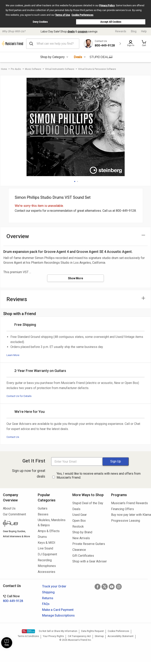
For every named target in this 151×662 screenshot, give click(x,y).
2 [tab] (77, 181)
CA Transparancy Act (79, 636)
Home (4, 68)
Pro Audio (16, 68)
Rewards (120, 31)
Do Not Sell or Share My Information (58, 631)
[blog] (17, 524)
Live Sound (45, 548)
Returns (47, 598)
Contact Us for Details (18, 396)
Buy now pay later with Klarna (129, 515)
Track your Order (54, 586)
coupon (82, 31)
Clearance (79, 550)
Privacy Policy (107, 5)
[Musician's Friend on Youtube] (111, 586)
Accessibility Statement (121, 636)
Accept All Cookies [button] (110, 21)
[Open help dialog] (6, 642)
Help (144, 31)
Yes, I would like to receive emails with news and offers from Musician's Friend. (99, 476)
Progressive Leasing (125, 520)
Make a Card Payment (58, 610)
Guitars (42, 508)
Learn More (12, 355)
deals (71, 31)
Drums (42, 537)
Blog (133, 31)
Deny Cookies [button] (40, 21)
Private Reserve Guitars (88, 544)
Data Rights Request (92, 631)
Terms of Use (62, 15)
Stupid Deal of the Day (87, 503)
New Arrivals (81, 538)
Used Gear (79, 515)
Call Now (13, 598)
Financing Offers (122, 509)
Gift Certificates (83, 556)
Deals (78, 57)
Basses (43, 514)
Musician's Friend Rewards (129, 503)
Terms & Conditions (28, 636)
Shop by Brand (82, 532)
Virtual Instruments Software (59, 68)
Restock (78, 526)
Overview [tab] (17, 236)
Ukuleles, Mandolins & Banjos (51, 522)
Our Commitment (14, 514)
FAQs (46, 604)
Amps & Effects (49, 531)
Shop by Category (52, 57)
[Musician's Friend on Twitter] (104, 586)
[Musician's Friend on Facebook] (97, 586)
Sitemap (99, 636)
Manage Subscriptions (58, 615)
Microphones (47, 566)
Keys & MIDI (46, 543)
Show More (75, 278)
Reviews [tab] (16, 299)
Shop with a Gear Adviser (88, 561)
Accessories (46, 572)
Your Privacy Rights (53, 636)
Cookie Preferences (82, 15)
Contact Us (12, 436)
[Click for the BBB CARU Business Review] (28, 631)
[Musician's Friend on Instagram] (118, 586)
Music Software (33, 68)
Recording (45, 560)
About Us (9, 508)
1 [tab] (75, 181)
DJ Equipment (47, 554)
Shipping (48, 592)
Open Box (79, 520)
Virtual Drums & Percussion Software (97, 68)
